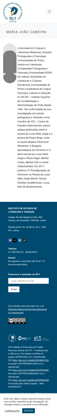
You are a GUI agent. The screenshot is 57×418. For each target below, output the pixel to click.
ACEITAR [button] (28, 411)
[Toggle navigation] (49, 11)
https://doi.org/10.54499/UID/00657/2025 (31, 360)
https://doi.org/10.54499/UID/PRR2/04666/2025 (34, 380)
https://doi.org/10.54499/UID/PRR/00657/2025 (33, 370)
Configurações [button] (12, 411)
